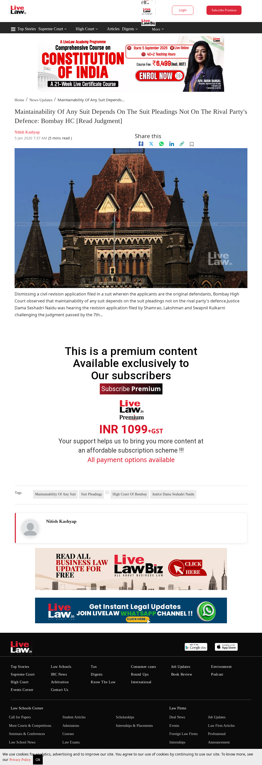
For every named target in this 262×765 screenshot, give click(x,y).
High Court (85, 29)
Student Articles (73, 717)
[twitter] (151, 143)
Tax (94, 667)
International (141, 682)
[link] (182, 143)
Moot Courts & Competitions (30, 726)
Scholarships (125, 717)
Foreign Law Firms (183, 734)
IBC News (59, 674)
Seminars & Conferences (27, 734)
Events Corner (22, 690)
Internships (177, 742)
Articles (113, 29)
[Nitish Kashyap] (30, 528)
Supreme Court (50, 29)
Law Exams (71, 742)
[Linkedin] (171, 143)
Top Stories (26, 29)
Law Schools (61, 667)
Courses (68, 734)
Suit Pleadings (91, 494)
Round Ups (139, 674)
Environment (221, 667)
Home (19, 100)
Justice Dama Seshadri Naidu (173, 494)
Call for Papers (20, 717)
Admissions (70, 726)
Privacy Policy (20, 760)
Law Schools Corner (27, 708)
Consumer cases (143, 667)
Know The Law (103, 682)
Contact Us (59, 690)
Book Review (181, 674)
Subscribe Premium (224, 10)
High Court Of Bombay (130, 494)
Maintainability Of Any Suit (55, 494)
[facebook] (141, 143)
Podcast (217, 674)
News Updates (40, 100)
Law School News (22, 742)
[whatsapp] (161, 143)
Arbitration (60, 682)
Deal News (177, 717)
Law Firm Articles (221, 726)
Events (174, 726)
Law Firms (177, 708)
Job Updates (180, 667)
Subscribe (131, 388)
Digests (128, 29)
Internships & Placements (134, 726)
